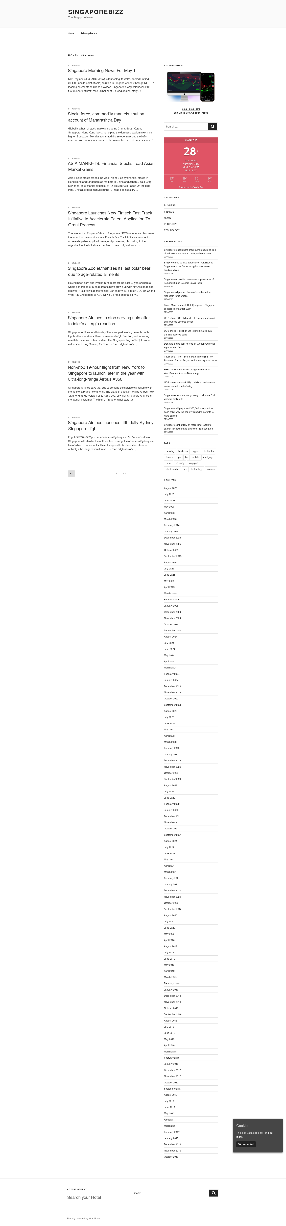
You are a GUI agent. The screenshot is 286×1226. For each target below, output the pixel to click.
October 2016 (171, 1156)
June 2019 (169, 958)
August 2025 (170, 562)
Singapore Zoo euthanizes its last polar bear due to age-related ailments (109, 271)
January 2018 (171, 1063)
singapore (194, 463)
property (180, 463)
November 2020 (172, 896)
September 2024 (173, 630)
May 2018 (169, 1039)
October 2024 (171, 624)
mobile (195, 457)
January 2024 (171, 680)
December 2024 (172, 611)
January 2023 (171, 754)
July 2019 (169, 952)
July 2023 (169, 717)
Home (71, 33)
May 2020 (169, 933)
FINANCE (169, 211)
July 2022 (169, 791)
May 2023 (169, 729)
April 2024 (169, 661)
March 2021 (170, 871)
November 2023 (172, 692)
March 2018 (170, 1051)
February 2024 (172, 673)
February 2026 (172, 525)
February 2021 (172, 878)
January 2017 (171, 1138)
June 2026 (169, 500)
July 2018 (169, 1026)
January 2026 (171, 531)
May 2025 (169, 581)
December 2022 (172, 760)
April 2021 (169, 865)
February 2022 (172, 803)
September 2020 (173, 909)
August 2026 (170, 488)
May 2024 (169, 655)
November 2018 (172, 1001)
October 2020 (171, 902)
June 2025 (169, 574)
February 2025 (172, 599)
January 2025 (171, 605)
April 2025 (169, 587)
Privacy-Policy (89, 33)
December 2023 (172, 686)
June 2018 (169, 1032)
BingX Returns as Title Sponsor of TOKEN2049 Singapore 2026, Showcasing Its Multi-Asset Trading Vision (188, 266)
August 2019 (170, 946)
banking (170, 451)
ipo (179, 457)
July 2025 (169, 568)
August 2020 (170, 915)
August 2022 (170, 785)
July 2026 (169, 494)
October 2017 (171, 1082)
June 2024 (169, 649)
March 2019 (170, 977)
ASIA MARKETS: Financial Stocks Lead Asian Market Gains (111, 166)
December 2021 (172, 816)
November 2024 (172, 618)
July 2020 (169, 921)
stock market (172, 469)
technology (196, 469)
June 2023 (169, 723)
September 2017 (173, 1088)
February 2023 (172, 748)
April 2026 (169, 512)
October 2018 (171, 1008)
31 (118, 473)
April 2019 (169, 970)
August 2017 (170, 1094)
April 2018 (169, 1045)
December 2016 (172, 1144)
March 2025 (170, 593)
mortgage (208, 457)
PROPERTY (170, 224)
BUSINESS (169, 205)
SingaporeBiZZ (95, 11)
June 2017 (169, 1107)
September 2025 (173, 556)
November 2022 (172, 766)
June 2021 (169, 853)
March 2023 (170, 741)
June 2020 (169, 927)
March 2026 (170, 519)
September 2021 (173, 834)
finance (169, 457)
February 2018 (172, 1057)
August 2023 (170, 711)
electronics (208, 451)
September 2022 (173, 779)
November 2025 (172, 543)
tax (185, 469)
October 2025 (171, 550)
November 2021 (172, 822)
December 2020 (172, 890)
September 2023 (173, 704)
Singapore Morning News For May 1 (102, 70)
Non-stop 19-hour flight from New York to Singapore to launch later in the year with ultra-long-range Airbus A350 (106, 373)
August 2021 (170, 841)
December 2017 (172, 1070)
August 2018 (170, 1020)
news (168, 463)
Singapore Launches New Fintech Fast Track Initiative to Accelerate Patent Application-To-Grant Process (110, 218)
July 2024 (169, 642)
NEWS (167, 217)
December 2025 (172, 537)
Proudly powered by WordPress (83, 1218)
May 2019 (169, 964)
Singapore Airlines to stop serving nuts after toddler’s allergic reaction (109, 320)
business (183, 451)
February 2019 (172, 983)
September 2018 (173, 1014)
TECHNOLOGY (172, 230)
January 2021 (171, 884)
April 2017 (169, 1119)
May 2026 (169, 506)
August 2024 (170, 636)
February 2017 (172, 1132)
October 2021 (171, 828)
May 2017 (169, 1113)
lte (186, 457)
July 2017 (169, 1101)
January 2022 (171, 810)
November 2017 (172, 1076)
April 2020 (169, 940)
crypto (195, 451)
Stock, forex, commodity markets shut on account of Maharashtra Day (106, 116)
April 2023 (169, 735)
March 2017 (170, 1125)
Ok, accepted (246, 1144)
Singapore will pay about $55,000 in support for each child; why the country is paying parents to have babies (189, 412)
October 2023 (171, 698)
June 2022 (169, 797)
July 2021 (169, 847)
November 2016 (172, 1150)
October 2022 (171, 772)
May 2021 (169, 859)
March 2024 (170, 667)
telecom (211, 469)
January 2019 (171, 989)
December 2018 (172, 995)
